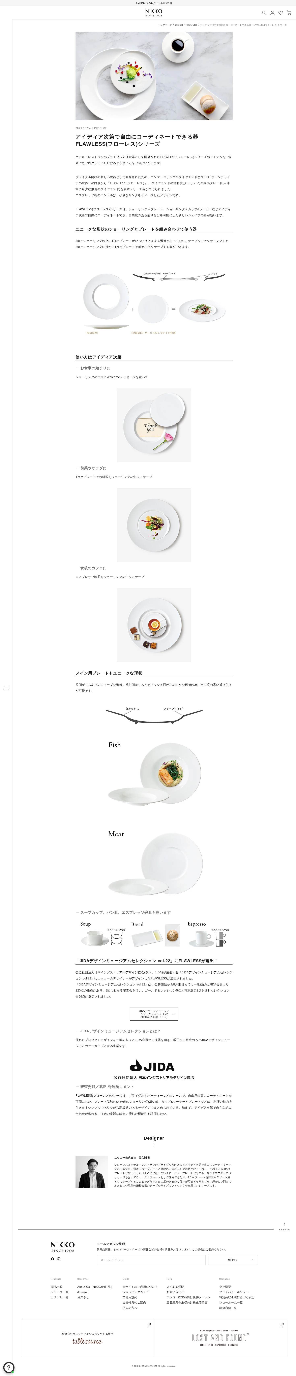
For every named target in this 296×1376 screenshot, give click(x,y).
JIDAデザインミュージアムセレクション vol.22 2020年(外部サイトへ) (155, 1014)
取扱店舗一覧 (228, 1307)
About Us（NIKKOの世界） (95, 1286)
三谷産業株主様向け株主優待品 (187, 1302)
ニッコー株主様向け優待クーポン (188, 1297)
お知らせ (83, 1297)
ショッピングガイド (136, 1292)
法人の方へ (130, 1307)
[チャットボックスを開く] (8, 1367)
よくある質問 (175, 1286)
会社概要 (225, 1286)
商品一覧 (57, 1286)
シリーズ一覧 (59, 1292)
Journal (179, 25)
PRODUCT (192, 25)
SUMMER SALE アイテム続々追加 (154, 3)
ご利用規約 (130, 1297)
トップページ (165, 25)
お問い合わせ (175, 1292)
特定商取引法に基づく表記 (237, 1297)
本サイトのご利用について (140, 1286)
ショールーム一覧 (231, 1302)
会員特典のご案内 (134, 1302)
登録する (233, 1259)
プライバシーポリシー (234, 1292)
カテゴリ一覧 (59, 1297)
